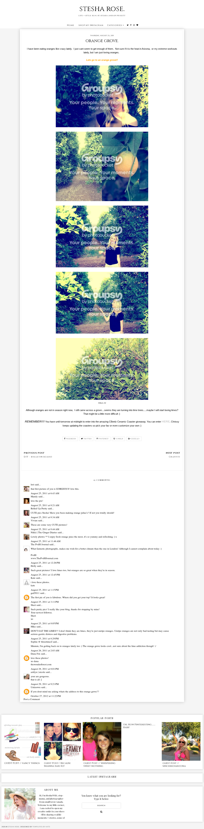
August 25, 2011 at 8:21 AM (45, 505)
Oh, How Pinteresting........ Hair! (139, 726)
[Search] (101, 811)
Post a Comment (32, 699)
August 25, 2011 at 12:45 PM (45, 574)
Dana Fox (35, 653)
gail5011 (35, 593)
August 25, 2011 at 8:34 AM (45, 517)
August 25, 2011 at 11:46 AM (45, 541)
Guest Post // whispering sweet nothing (99, 764)
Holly (33, 565)
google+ (135, 439)
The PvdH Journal (40, 544)
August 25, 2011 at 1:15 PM (45, 589)
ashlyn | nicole (38, 672)
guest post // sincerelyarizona (174, 764)
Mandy (34, 496)
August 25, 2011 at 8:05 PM (45, 623)
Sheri (33, 605)
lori (32, 484)
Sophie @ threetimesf (41, 641)
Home (70, 25)
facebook (71, 439)
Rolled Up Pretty (39, 508)
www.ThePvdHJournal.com (44, 558)
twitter (88, 439)
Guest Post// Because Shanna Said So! (57, 764)
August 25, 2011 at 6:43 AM (45, 493)
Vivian (34, 520)
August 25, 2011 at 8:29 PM (45, 638)
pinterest (103, 439)
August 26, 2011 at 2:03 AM (45, 650)
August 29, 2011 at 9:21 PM (45, 684)
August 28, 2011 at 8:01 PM (45, 668)
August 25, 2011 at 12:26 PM (45, 562)
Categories (114, 25)
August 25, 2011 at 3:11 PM (45, 601)
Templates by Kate (41, 827)
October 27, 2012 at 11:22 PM (46, 695)
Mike (33, 626)
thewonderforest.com (41, 664)
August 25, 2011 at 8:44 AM (45, 529)
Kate (33, 577)
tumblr (119, 439)
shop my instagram (91, 25)
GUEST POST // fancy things (22, 763)
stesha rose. (102, 9)
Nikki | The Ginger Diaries (44, 532)
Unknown (35, 687)
